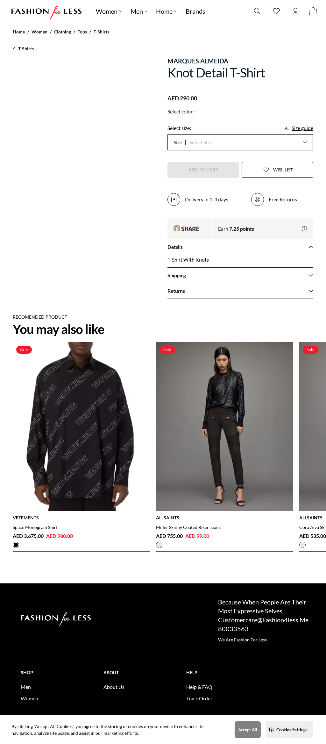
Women (106, 11)
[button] (289, 729)
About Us (113, 687)
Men (137, 11)
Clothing (62, 31)
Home (164, 11)
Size (178, 142)
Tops (82, 31)
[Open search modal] (257, 11)
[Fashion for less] (46, 11)
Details (174, 247)
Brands (195, 11)
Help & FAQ (199, 687)
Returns (176, 291)
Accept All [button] (247, 729)
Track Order (199, 698)
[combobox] (248, 142)
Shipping (176, 275)
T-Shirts (101, 31)
